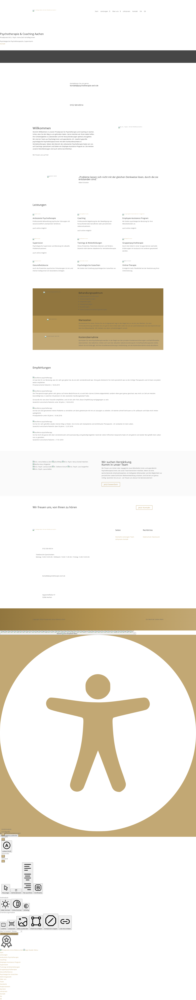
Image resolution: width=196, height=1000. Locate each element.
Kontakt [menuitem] (2, 994)
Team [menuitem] (2, 982)
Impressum (156, 537)
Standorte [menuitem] (3, 984)
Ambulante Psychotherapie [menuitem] (9, 957)
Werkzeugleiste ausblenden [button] (9, 835)
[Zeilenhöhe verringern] (3, 861)
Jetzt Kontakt (144, 507)
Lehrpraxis (126, 11)
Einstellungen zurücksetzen (9, 934)
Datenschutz (147, 537)
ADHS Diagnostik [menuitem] (5, 977)
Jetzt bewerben (111, 484)
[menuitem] (1, 996)
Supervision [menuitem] (4, 965)
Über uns (115, 11)
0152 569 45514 (76, 105)
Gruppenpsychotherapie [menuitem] (8, 969)
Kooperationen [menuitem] (5, 987)
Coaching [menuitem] (3, 960)
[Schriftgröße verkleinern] (3, 839)
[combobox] (67, 632)
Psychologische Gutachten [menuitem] (9, 974)
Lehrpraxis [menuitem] (3, 991)
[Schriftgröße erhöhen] (3, 834)
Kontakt (135, 11)
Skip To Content (5, 931)
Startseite (118, 537)
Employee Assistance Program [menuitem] (10, 962)
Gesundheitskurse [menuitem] (6, 972)
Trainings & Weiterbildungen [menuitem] (10, 967)
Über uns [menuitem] (3, 979)
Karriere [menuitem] (3, 989)
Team (132, 537)
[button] (135, 633)
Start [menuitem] (1, 952)
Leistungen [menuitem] (4, 955)
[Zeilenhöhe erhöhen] (3, 856)
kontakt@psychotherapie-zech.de (84, 85)
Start (96, 11)
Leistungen (104, 11)
